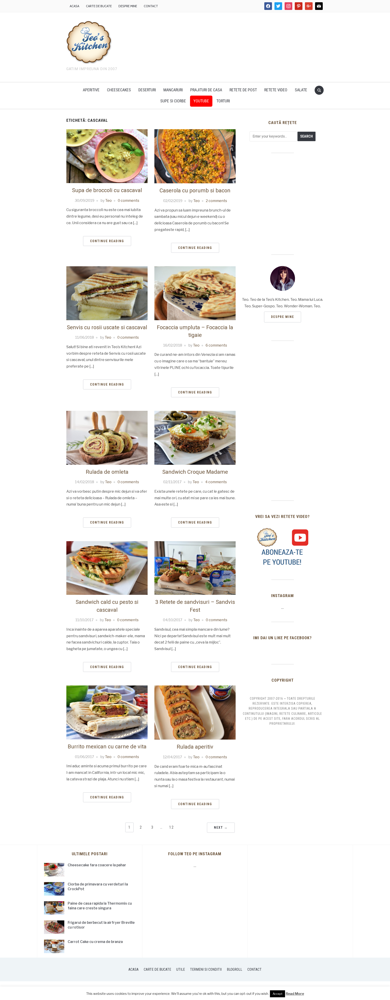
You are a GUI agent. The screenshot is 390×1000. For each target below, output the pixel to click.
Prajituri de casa (206, 89)
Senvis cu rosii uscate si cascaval (107, 327)
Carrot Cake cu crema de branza (95, 942)
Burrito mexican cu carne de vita (107, 746)
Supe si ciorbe (173, 101)
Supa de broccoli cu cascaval (107, 190)
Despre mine (127, 6)
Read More (295, 994)
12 (171, 827)
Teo (108, 200)
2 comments (216, 201)
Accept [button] (277, 993)
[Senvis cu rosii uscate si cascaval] (107, 293)
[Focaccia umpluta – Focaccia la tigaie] (195, 293)
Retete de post (243, 89)
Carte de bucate (99, 6)
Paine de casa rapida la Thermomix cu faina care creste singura (100, 905)
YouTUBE (201, 101)
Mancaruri (173, 89)
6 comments (216, 345)
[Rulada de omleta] (107, 437)
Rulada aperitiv (195, 747)
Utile (180, 969)
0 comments (128, 200)
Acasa (74, 6)
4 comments (216, 482)
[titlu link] (282, 547)
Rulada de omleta (107, 472)
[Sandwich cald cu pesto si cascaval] (107, 568)
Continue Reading (107, 241)
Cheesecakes (119, 89)
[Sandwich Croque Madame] (195, 437)
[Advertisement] (233, 46)
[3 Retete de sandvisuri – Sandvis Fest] (195, 568)
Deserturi (147, 89)
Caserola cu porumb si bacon (195, 190)
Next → (221, 827)
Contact (151, 6)
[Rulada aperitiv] (195, 712)
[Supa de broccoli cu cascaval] (107, 156)
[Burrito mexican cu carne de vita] (107, 712)
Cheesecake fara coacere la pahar (97, 865)
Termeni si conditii (206, 969)
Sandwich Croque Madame (195, 472)
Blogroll (234, 969)
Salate (301, 89)
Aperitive (91, 89)
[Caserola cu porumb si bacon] (195, 156)
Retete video (275, 89)
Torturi (223, 101)
